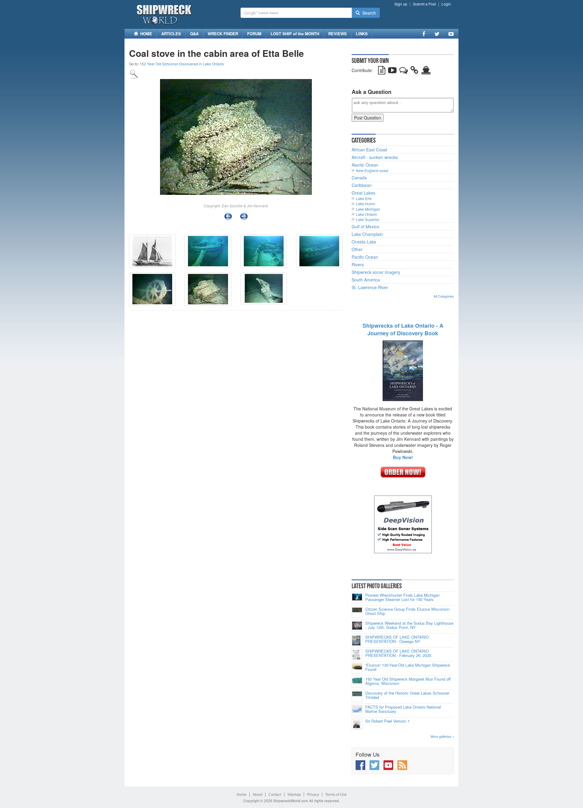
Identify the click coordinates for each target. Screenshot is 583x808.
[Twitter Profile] (437, 33)
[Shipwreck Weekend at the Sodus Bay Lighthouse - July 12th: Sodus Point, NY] (357, 626)
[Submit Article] (381, 71)
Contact (274, 794)
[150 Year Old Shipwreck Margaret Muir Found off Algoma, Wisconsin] (357, 682)
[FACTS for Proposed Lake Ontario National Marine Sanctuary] (357, 710)
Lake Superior (367, 219)
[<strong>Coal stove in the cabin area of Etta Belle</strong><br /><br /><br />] (134, 74)
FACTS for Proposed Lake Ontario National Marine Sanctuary (403, 709)
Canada (359, 177)
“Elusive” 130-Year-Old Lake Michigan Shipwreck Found (407, 667)
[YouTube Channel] (451, 33)
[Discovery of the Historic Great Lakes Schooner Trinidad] (357, 696)
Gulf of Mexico (365, 226)
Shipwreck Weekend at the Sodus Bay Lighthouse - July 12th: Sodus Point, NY (409, 625)
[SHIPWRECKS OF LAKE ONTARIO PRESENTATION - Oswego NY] (357, 640)
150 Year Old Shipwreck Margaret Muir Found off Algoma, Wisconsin (408, 681)
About (257, 794)
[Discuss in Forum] (403, 71)
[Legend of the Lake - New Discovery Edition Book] (403, 370)
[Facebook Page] (424, 33)
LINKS (362, 33)
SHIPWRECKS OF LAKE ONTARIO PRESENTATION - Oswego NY (397, 639)
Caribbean (362, 185)
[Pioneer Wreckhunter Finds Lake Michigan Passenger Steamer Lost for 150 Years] (357, 598)
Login (446, 3)
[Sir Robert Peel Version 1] (357, 724)
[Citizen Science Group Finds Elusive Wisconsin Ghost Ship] (357, 612)
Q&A (194, 33)
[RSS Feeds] (402, 765)
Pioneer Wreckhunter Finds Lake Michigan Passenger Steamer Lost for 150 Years (402, 597)
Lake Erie (364, 198)
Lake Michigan (368, 209)
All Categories (444, 296)
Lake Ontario (366, 214)
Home (242, 794)
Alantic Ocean (365, 165)
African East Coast (369, 150)
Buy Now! (403, 457)
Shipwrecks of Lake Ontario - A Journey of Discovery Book (403, 329)
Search (368, 13)
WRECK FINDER (223, 33)
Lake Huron (365, 203)
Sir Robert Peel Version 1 (387, 721)
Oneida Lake (364, 242)
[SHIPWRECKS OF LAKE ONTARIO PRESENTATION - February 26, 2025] (357, 654)
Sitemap (294, 794)
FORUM (254, 33)
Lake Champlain (367, 234)
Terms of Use (336, 794)
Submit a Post (424, 3)
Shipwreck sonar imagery (376, 272)
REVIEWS (337, 33)
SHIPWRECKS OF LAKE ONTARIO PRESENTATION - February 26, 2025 (398, 653)
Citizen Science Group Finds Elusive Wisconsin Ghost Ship (407, 611)
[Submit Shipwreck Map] (426, 71)
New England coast (372, 170)
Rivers (358, 264)
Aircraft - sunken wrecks (375, 157)
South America (366, 280)
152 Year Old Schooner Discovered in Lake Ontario (182, 63)
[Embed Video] (392, 71)
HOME (145, 33)
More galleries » (442, 736)
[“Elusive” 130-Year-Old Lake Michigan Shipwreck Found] (357, 668)
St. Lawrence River (370, 287)
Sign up (400, 3)
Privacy (313, 794)
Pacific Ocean (365, 257)
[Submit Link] (414, 71)
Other (357, 249)
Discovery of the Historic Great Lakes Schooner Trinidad (407, 695)
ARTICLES (171, 33)
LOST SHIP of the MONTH (295, 33)
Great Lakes (363, 193)
